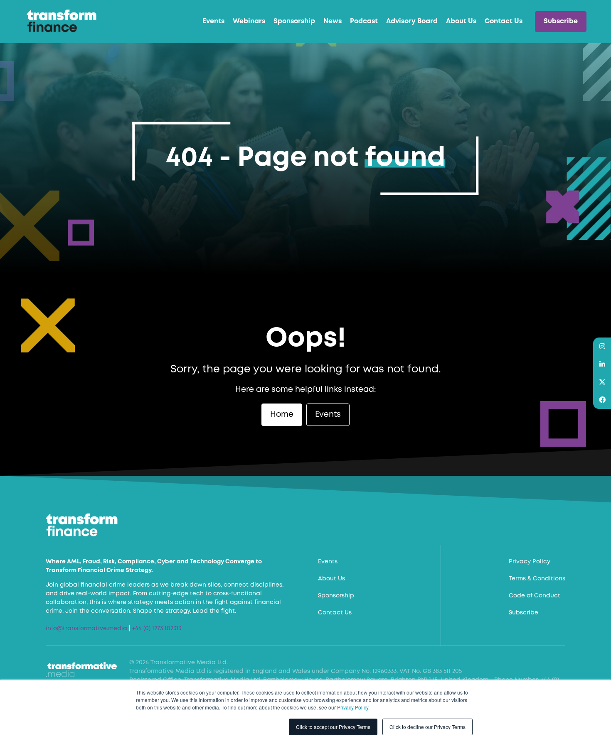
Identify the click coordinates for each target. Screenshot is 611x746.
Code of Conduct (534, 595)
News (332, 21)
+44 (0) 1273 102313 (156, 628)
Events (213, 21)
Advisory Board (412, 21)
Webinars (249, 21)
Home (281, 414)
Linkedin (602, 364)
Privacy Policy (352, 707)
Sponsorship (294, 21)
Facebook (602, 400)
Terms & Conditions (537, 578)
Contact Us (503, 21)
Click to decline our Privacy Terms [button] (427, 726)
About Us (461, 21)
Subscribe (561, 21)
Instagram (602, 346)
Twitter (602, 382)
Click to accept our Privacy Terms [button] (333, 726)
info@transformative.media (86, 628)
